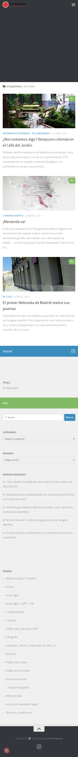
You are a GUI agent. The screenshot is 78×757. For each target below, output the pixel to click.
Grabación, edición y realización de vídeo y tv (31, 645)
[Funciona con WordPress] (29, 738)
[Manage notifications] (6, 750)
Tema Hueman (55, 738)
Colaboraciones (15, 612)
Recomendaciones (16, 679)
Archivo (10, 586)
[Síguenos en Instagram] (73, 351)
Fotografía (12, 637)
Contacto (11, 620)
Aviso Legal (12, 595)
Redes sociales (14, 696)
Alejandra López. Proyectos (21, 578)
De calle (7, 296)
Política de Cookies (16, 662)
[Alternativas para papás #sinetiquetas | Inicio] (18, 4)
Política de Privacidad (18, 670)
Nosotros (11, 654)
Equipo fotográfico (19, 687)
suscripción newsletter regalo (22, 704)
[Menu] (73, 4)
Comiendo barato (13, 215)
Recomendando (41, 133)
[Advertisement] (39, 41)
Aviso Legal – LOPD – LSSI (20, 603)
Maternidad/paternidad (16, 133)
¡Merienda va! (14, 221)
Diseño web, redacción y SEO (22, 628)
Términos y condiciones (19, 712)
